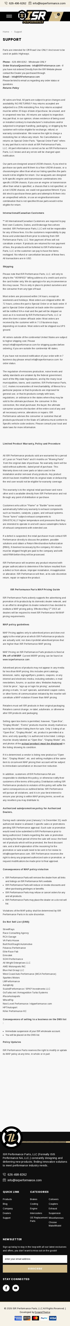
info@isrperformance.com (49, 3)
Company (8, 1208)
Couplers (53, 1204)
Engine (33, 1208)
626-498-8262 (17, 3)
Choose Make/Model (55, 1224)
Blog (5, 1204)
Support (18, 32)
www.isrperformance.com (16, 659)
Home (6, 32)
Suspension (55, 1213)
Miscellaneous (56, 1218)
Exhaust (53, 1208)
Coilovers (53, 1199)
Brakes (33, 1199)
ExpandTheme (42, 1312)
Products (7, 1199)
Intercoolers (36, 1213)
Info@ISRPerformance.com (46, 65)
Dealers (7, 1213)
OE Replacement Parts (39, 1219)
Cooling (34, 1204)
